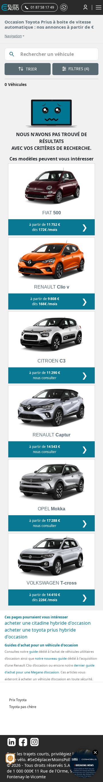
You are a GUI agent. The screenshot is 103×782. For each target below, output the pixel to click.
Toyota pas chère (22, 706)
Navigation (13, 36)
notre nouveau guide (51, 658)
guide (33, 651)
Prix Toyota (18, 699)
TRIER (31, 69)
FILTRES (78, 68)
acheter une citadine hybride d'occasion (48, 623)
